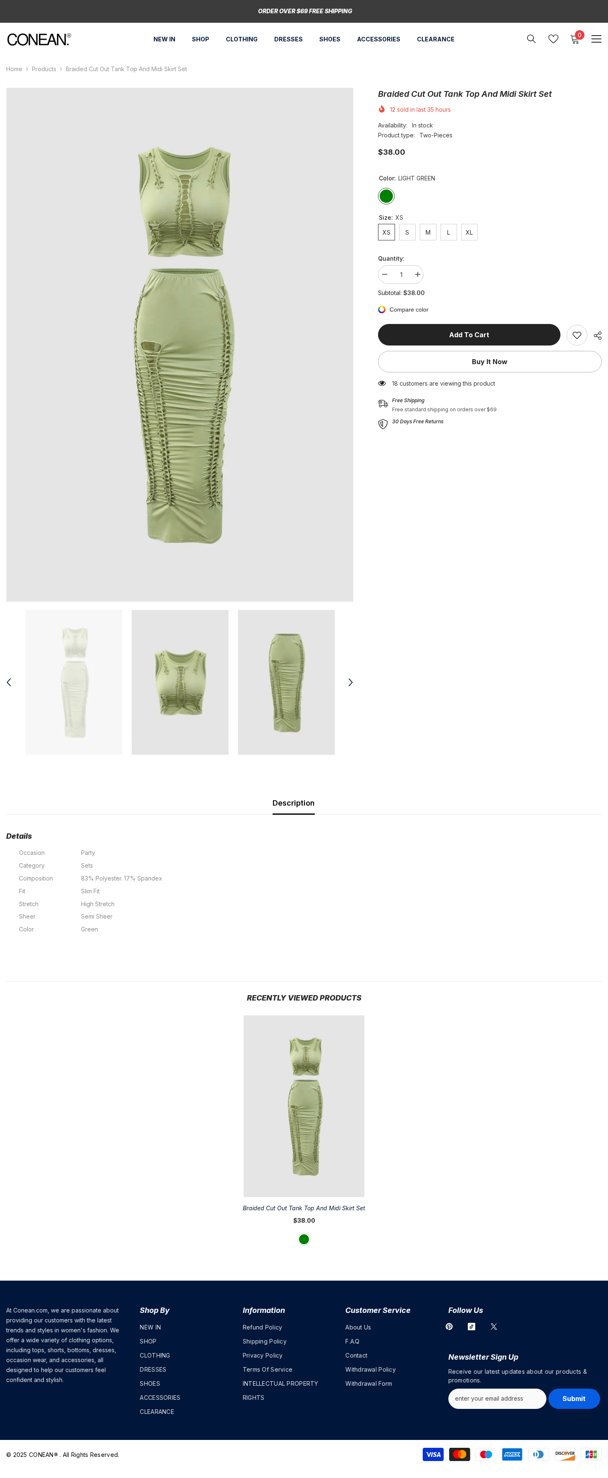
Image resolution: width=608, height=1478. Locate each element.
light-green (304, 1239)
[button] (8, 682)
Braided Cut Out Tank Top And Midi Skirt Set (304, 1208)
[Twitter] (494, 1326)
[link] (577, 335)
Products (44, 68)
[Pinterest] (449, 1326)
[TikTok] (471, 1326)
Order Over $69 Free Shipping (305, 10)
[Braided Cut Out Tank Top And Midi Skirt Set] (304, 1106)
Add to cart (469, 335)
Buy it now (489, 362)
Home (14, 68)
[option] (179, 345)
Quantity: (391, 258)
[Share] (594, 336)
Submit (574, 1398)
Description (294, 803)
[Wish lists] (553, 39)
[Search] (531, 38)
